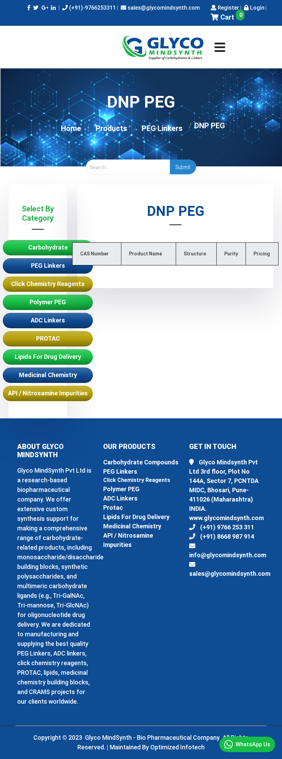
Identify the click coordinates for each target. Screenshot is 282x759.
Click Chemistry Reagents (48, 283)
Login (256, 7)
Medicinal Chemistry (48, 374)
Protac (113, 507)
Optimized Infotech (177, 747)
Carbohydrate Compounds (140, 462)
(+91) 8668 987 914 (226, 536)
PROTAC (48, 338)
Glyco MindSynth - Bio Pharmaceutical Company (153, 737)
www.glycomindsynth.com (226, 517)
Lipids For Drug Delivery (48, 356)
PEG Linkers (162, 128)
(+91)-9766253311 (92, 7)
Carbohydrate (48, 247)
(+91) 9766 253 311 (226, 527)
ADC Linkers (48, 320)
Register (227, 7)
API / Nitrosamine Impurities (48, 393)
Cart (230, 17)
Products (111, 128)
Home (71, 128)
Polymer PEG (48, 302)
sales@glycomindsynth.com (163, 7)
